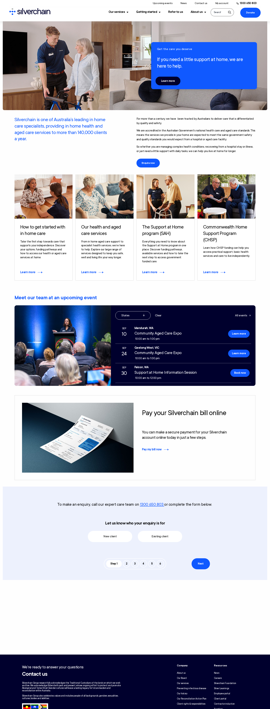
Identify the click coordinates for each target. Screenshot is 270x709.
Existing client (160, 536)
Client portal (220, 698)
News (184, 3)
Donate (250, 12)
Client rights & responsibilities (191, 703)
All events (241, 315)
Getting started (146, 12)
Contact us (201, 3)
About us (197, 12)
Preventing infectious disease (191, 688)
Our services (117, 12)
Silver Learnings (221, 688)
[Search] (229, 12)
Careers (218, 678)
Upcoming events (162, 3)
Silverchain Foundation (225, 683)
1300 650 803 (248, 3)
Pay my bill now (152, 449)
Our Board (181, 678)
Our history (182, 693)
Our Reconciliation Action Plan (191, 698)
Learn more (168, 81)
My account (221, 3)
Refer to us (175, 12)
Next (200, 563)
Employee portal (222, 693)
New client (110, 536)
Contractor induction (224, 703)
